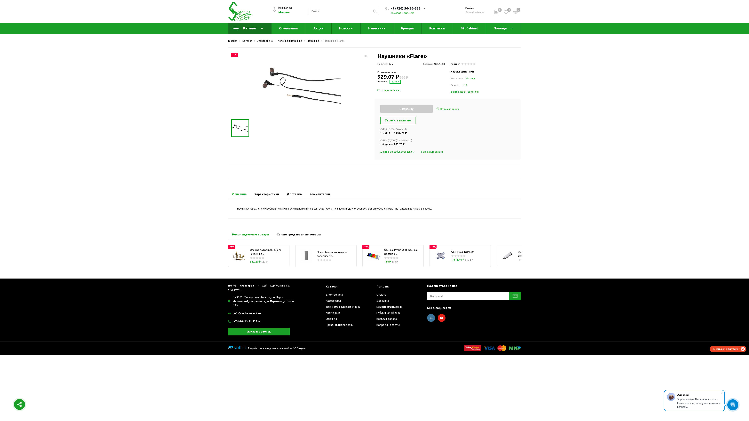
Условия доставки (432, 151)
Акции (318, 28)
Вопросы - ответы (388, 324)
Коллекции (333, 312)
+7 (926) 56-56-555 (245, 321)
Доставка (382, 300)
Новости (346, 28)
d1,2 (465, 85)
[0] (515, 12)
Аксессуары (333, 300)
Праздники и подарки (339, 324)
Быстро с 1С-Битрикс (725, 349)
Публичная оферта (388, 312)
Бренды (407, 28)
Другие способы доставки (396, 151)
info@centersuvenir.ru (247, 313)
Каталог (249, 28)
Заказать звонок (402, 13)
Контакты (437, 28)
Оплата (381, 294)
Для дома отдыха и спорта (343, 306)
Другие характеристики (465, 91)
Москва (284, 12)
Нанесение (376, 28)
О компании (288, 28)
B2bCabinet (469, 28)
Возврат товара (386, 318)
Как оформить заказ (389, 306)
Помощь (500, 28)
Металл (470, 78)
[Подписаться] (515, 296)
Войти (469, 8)
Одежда (331, 318)
